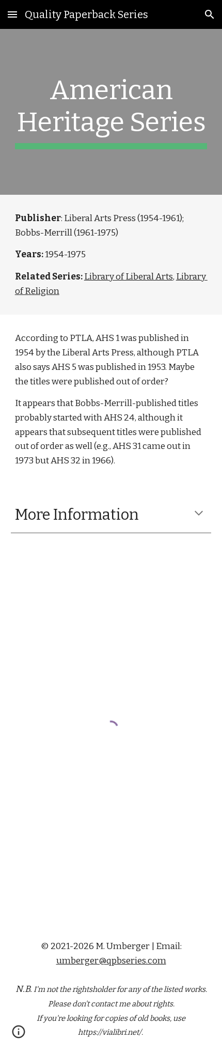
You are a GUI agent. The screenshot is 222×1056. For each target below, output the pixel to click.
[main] (111, 111)
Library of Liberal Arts (128, 276)
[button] (12, 14)
